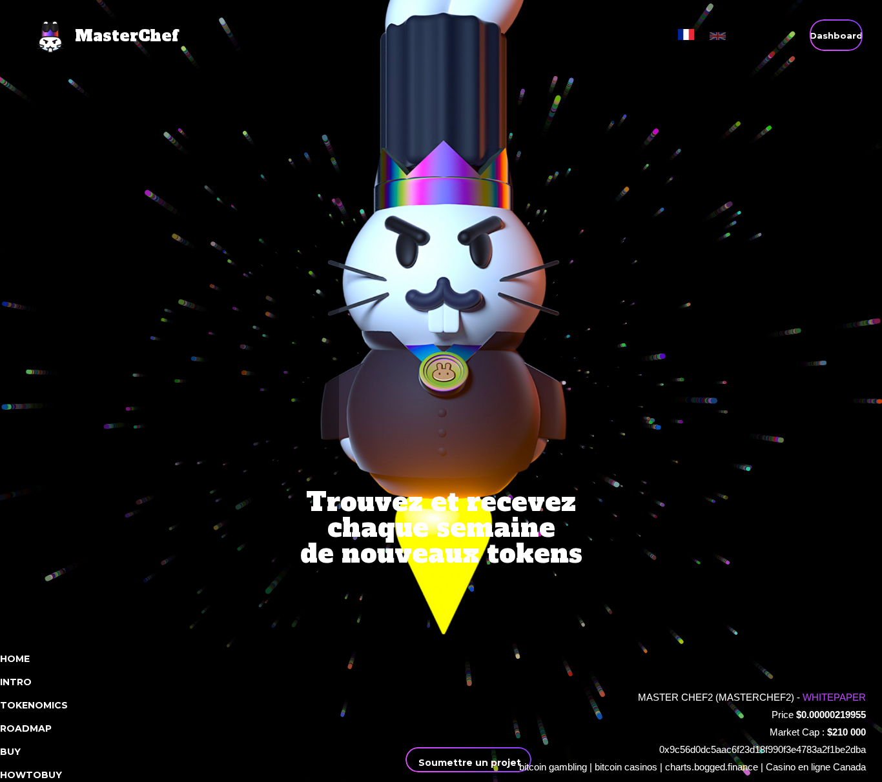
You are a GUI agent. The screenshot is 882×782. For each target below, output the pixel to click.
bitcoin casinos (626, 766)
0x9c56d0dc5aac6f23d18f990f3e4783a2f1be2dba (762, 749)
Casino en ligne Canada (816, 766)
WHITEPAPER (834, 697)
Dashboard (836, 35)
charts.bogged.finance (711, 766)
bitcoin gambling (553, 766)
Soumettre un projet (468, 762)
